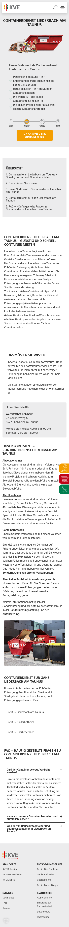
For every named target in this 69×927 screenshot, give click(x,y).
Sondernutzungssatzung (24, 610)
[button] (34, 771)
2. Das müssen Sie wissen (21, 183)
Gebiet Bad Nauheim (47, 869)
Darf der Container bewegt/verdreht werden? (28, 771)
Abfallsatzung (11, 614)
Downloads (8, 897)
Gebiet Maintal (44, 879)
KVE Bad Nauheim (12, 874)
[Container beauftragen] (64, 479)
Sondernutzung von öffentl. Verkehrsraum (28, 572)
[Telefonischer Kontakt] (64, 489)
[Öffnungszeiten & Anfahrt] (64, 468)
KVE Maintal (9, 879)
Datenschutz (43, 911)
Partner (6, 908)
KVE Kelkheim (10, 869)
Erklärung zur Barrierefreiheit (44, 904)
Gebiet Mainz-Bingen (47, 885)
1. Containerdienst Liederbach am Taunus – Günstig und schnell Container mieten (32, 176)
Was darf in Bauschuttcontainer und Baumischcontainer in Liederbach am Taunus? (29, 828)
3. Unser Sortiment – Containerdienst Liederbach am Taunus (34, 190)
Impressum (43, 917)
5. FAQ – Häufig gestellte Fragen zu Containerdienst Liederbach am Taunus (29, 208)
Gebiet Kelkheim (45, 874)
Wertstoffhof (56, 388)
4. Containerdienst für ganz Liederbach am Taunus (31, 199)
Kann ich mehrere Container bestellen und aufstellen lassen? (32, 818)
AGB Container (44, 897)
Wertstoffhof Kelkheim (19, 414)
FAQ (5, 903)
